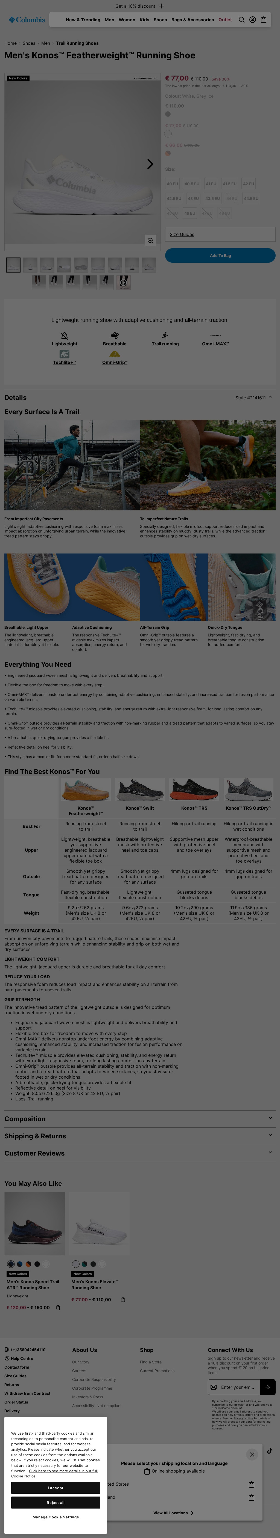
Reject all (56, 1502)
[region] (55, 1475)
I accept (55, 1488)
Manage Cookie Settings (56, 1517)
